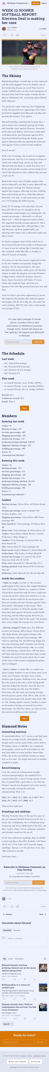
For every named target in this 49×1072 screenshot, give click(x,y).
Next (41, 914)
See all (6, 1024)
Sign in (44, 3)
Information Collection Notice (24, 890)
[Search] (45, 958)
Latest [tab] (10, 959)
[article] (24, 972)
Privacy (23, 1056)
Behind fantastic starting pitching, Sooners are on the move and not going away (19, 968)
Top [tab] (4, 959)
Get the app (35, 1061)
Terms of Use (35, 888)
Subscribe (35, 3)
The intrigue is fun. (9, 1013)
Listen (44, 29)
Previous (9, 914)
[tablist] (12, 930)
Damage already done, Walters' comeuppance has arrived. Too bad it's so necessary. (19, 1007)
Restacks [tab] (17, 930)
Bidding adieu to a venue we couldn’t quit (16, 986)
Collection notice (39, 1056)
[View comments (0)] (12, 35)
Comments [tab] (7, 930)
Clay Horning (12, 27)
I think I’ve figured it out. (11, 973)
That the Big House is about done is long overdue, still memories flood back (18, 991)
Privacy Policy (41, 890)
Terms (29, 1056)
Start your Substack (18, 1061)
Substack (13, 1067)
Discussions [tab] (19, 959)
